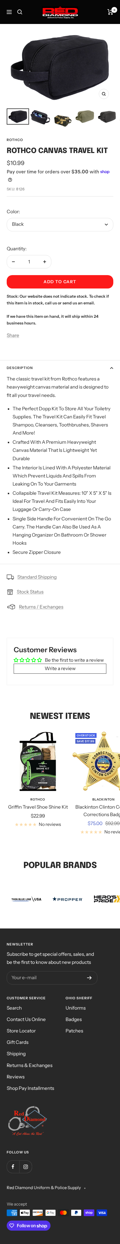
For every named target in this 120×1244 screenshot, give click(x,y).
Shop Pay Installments (30, 1088)
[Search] (19, 11)
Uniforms (76, 1008)
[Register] (89, 978)
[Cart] (110, 12)
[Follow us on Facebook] (13, 1166)
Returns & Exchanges (29, 1065)
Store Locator (21, 1031)
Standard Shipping (37, 577)
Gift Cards (17, 1042)
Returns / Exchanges (41, 607)
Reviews (16, 1077)
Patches (74, 1031)
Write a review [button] (60, 668)
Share (13, 335)
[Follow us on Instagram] (25, 1166)
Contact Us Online (26, 1019)
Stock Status (30, 592)
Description (20, 368)
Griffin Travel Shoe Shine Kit (38, 807)
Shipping (16, 1053)
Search (14, 1008)
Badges (74, 1019)
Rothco (15, 140)
